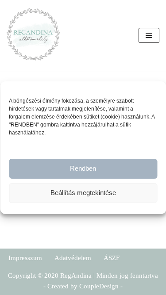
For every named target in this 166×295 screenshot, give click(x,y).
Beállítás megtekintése (83, 192)
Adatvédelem (72, 257)
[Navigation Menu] (149, 35)
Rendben (83, 168)
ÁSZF (112, 257)
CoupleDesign (99, 286)
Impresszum (25, 257)
